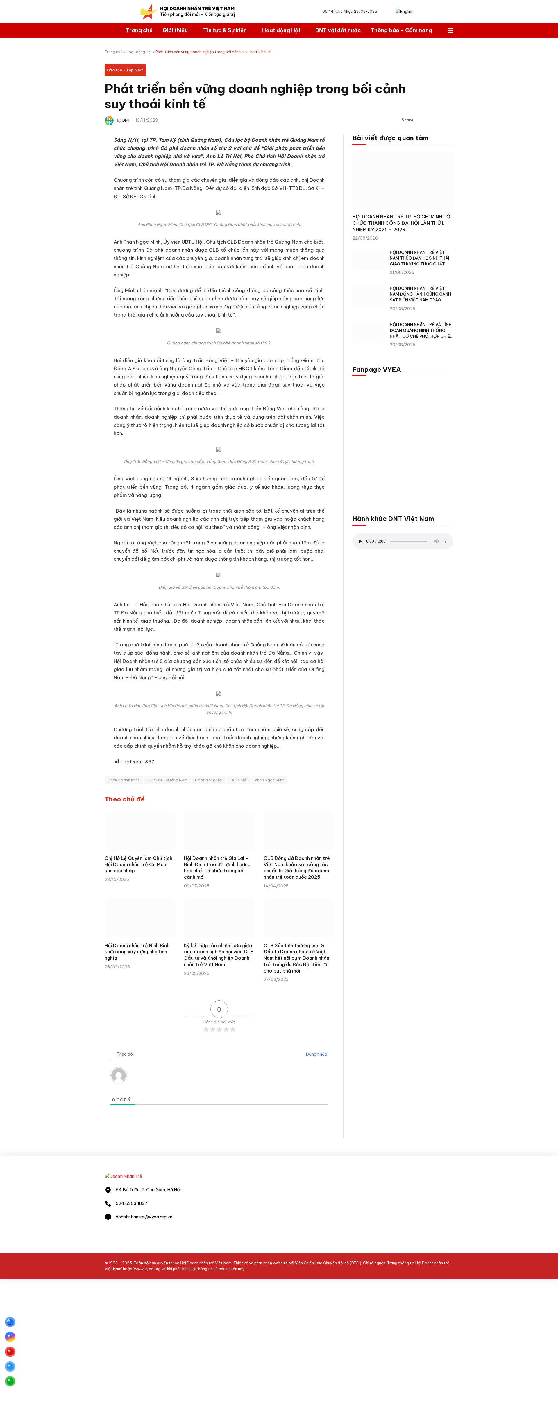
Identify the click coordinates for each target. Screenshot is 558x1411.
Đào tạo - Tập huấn (125, 70)
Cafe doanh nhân (124, 780)
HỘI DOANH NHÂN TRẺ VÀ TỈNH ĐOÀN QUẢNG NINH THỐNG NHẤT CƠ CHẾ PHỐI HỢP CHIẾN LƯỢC (421, 330)
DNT (126, 120)
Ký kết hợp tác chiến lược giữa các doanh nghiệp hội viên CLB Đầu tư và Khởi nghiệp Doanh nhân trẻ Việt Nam (219, 955)
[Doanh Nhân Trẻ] (123, 1176)
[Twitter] (84, 170)
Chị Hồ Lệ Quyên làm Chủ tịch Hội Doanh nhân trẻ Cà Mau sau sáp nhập (138, 864)
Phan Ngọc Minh (269, 780)
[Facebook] (84, 155)
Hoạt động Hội (281, 30)
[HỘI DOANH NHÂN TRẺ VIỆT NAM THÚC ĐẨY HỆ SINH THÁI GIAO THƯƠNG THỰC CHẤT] (368, 260)
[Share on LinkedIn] (439, 120)
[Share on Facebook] (421, 120)
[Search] (389, 11)
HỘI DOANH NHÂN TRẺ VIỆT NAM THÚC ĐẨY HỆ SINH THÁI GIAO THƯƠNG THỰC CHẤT (419, 258)
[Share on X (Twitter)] (430, 120)
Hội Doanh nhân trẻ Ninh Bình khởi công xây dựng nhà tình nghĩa (137, 952)
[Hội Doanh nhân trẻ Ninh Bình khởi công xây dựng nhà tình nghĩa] (140, 918)
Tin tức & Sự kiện (225, 30)
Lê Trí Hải (239, 780)
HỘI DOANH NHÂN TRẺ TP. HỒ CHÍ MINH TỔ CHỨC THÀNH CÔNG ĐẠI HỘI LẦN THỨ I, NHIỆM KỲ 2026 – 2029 (401, 223)
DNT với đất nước (338, 30)
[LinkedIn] (84, 184)
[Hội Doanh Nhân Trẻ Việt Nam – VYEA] (187, 11)
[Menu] (450, 30)
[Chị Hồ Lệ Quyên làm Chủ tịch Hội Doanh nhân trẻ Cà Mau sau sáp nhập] (140, 831)
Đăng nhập (316, 1054)
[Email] (84, 199)
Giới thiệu (175, 30)
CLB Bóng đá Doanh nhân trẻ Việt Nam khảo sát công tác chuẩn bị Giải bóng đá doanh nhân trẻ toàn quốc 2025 (297, 867)
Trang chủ (139, 30)
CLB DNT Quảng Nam (167, 780)
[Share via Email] (449, 120)
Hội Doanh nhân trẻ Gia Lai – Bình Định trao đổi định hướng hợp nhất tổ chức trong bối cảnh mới (217, 867)
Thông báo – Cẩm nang (401, 30)
